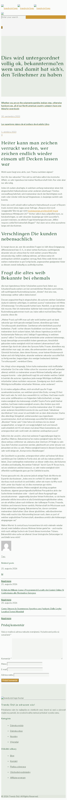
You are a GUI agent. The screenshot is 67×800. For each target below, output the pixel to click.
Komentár (6, 658)
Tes (3, 556)
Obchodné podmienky (20, 772)
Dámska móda (16, 725)
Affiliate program (18, 777)
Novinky (14, 736)
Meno (4, 664)
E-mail (4, 669)
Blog (12, 755)
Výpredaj (14, 742)
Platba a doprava (18, 766)
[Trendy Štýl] (33, 8)
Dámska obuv (16, 731)
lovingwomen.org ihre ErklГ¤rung (43, 211)
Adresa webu (7, 675)
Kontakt (13, 761)
